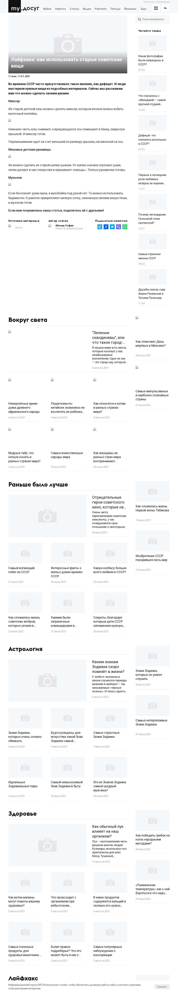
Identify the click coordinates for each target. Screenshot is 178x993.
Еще (143, 9)
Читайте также (149, 30)
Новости (60, 9)
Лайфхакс (23, 978)
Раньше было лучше (38, 484)
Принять (162, 986)
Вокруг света (27, 320)
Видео (87, 9)
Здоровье (22, 814)
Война (47, 9)
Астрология (25, 649)
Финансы (130, 9)
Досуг (31, 8)
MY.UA (15, 6)
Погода (115, 9)
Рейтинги (101, 9)
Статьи (74, 9)
